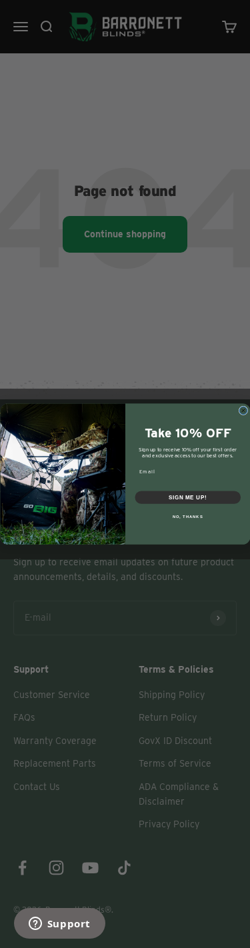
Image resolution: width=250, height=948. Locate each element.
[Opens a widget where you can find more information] (59, 924)
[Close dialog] (243, 411)
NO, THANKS (187, 517)
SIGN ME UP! (187, 497)
